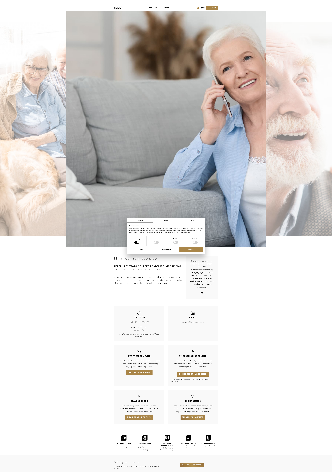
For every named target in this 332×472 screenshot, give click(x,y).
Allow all (190, 249)
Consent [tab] (140, 220)
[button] (203, 7)
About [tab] (192, 220)
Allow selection (166, 249)
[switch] (156, 242)
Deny (141, 249)
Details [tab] (166, 220)
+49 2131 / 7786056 (139, 322)
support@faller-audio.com (193, 322)
